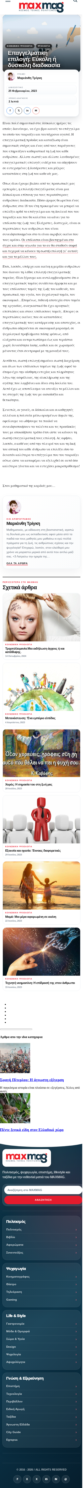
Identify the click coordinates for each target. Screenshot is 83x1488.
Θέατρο (11, 1284)
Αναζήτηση (43, 1200)
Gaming (11, 1299)
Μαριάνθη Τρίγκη (23, 523)
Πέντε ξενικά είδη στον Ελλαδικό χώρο (32, 1130)
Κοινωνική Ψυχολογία (20, 46)
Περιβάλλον (14, 1401)
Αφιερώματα (14, 1244)
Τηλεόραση (14, 1291)
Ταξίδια (11, 1416)
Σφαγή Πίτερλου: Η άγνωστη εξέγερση (32, 1080)
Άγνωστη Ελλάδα (18, 1424)
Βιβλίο (10, 1237)
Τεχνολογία (14, 1393)
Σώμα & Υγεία (15, 1338)
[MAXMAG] (41, 7)
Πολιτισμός (14, 1229)
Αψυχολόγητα (15, 1362)
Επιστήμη (13, 1386)
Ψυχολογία (44, 46)
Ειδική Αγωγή (15, 1409)
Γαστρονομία (15, 1323)
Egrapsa (12, 1439)
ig (46, 1479)
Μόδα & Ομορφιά (18, 1331)
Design (11, 1346)
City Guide (13, 1432)
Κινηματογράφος (18, 1276)
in (27, 110)
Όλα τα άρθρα (17, 563)
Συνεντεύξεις (14, 1252)
